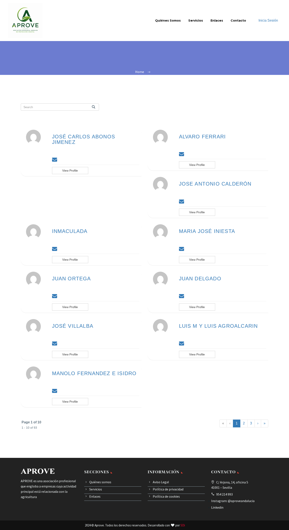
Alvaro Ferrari (202, 136)
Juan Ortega (71, 278)
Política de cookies (166, 496)
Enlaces (217, 20)
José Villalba (73, 326)
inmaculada (70, 231)
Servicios (195, 20)
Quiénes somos (168, 20)
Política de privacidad (168, 489)
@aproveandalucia (241, 501)
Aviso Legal (161, 482)
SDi (182, 525)
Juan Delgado (200, 278)
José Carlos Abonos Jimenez (83, 139)
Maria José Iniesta (207, 231)
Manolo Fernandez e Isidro (94, 373)
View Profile (70, 170)
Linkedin (217, 507)
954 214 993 (224, 494)
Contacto (238, 20)
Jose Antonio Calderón (215, 184)
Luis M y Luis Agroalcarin (218, 326)
